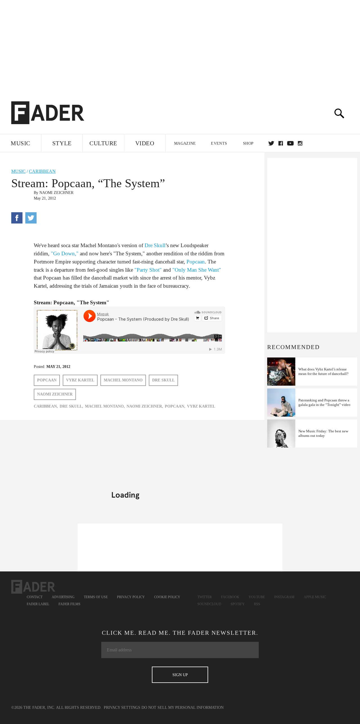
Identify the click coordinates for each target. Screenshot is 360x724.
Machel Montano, (105, 406)
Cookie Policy (167, 597)
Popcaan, (175, 406)
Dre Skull (155, 245)
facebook (280, 143)
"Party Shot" (148, 270)
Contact (34, 597)
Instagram (284, 597)
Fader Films (69, 604)
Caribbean (42, 171)
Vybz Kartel (80, 380)
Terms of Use (96, 597)
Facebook (230, 597)
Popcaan (195, 262)
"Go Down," (64, 253)
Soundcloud (209, 604)
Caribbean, (46, 406)
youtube (290, 143)
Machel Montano (123, 380)
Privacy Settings (122, 707)
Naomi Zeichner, (145, 406)
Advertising (63, 597)
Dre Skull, (71, 406)
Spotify (238, 604)
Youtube (257, 597)
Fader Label (38, 604)
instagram (300, 143)
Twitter (271, 143)
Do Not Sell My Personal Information (182, 707)
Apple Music (315, 597)
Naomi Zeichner (56, 193)
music (18, 171)
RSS (257, 604)
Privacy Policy (131, 597)
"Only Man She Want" (196, 270)
